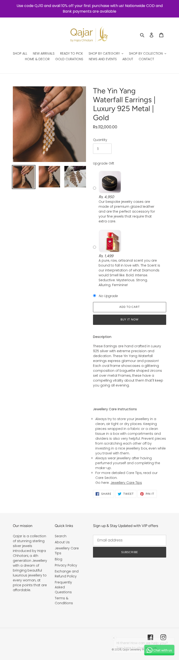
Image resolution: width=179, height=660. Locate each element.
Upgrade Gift (103, 163)
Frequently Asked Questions (63, 587)
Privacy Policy (66, 565)
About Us (62, 542)
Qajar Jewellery (132, 649)
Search (60, 536)
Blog (58, 559)
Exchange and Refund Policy (67, 574)
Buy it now (129, 319)
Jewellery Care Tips (126, 482)
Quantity (100, 139)
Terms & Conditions (64, 600)
